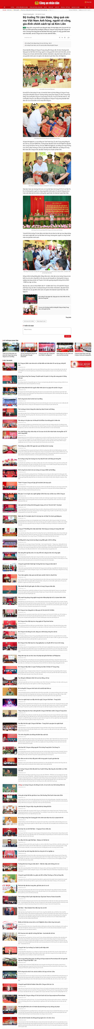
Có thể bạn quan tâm (10, 340)
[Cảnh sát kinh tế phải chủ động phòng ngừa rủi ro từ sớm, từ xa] (10, 1021)
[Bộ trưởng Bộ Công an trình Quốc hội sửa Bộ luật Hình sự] (10, 692)
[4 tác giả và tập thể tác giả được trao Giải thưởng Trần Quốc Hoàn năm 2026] (10, 799)
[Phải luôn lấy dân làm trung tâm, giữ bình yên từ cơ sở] (10, 889)
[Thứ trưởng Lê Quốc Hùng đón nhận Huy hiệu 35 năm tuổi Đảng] (10, 412)
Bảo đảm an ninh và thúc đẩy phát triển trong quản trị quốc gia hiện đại (38, 758)
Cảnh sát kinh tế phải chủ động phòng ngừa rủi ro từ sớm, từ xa (36, 1018)
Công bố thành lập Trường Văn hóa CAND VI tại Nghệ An (47, 354)
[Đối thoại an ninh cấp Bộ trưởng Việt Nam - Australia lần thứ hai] (10, 936)
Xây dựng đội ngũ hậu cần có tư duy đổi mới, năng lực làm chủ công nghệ (39, 553)
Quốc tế (57, 7)
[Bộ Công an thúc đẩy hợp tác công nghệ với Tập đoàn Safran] (10, 625)
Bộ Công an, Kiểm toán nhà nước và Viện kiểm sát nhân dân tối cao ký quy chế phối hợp (42, 364)
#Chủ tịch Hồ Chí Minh (29, 321)
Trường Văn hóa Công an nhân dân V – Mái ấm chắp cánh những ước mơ (38, 864)
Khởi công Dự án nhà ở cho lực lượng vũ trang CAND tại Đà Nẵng (36, 470)
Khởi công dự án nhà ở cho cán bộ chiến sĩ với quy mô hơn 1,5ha (36, 971)
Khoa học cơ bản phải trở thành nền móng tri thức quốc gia (27, 10)
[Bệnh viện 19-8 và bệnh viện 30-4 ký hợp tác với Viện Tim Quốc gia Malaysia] (10, 519)
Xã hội (45, 7)
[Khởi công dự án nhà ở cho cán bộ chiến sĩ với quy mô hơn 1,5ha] (10, 975)
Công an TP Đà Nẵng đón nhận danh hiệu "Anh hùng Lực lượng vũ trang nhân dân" (41, 529)
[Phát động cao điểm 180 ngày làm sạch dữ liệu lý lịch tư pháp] (10, 449)
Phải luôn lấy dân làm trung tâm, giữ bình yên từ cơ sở (33, 885)
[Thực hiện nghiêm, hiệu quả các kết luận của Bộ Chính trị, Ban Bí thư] (10, 578)
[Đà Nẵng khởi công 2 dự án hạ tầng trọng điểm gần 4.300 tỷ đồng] (10, 543)
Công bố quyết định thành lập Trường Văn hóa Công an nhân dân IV (37, 564)
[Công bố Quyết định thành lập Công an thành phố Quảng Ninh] (83, 347)
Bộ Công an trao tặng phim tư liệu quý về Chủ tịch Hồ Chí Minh (36, 610)
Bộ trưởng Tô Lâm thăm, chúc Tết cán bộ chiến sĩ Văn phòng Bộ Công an (41, 45)
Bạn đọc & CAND (75, 7)
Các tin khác (7, 360)
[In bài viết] (64, 37)
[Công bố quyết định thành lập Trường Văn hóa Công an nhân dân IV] (10, 567)
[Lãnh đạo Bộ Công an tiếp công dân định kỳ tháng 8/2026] (10, 810)
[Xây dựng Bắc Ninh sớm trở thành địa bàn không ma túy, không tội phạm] (10, 1010)
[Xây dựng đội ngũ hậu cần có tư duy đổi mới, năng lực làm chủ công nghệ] (10, 556)
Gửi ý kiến (67, 336)
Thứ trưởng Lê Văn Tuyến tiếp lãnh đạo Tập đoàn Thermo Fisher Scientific (39, 896)
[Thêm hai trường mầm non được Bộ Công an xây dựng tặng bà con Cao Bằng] (11, 347)
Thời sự (12, 7)
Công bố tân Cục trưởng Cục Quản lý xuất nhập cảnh (33, 947)
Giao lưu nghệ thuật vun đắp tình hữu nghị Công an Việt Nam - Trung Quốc (39, 699)
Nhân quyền (9, 10)
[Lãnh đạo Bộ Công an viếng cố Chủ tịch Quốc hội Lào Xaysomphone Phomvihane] (10, 999)
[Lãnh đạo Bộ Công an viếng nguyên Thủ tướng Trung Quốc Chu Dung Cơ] (10, 751)
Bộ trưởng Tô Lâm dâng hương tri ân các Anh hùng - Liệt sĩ (38, 43)
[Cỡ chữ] (62, 37)
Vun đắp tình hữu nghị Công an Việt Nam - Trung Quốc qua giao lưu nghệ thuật (40, 723)
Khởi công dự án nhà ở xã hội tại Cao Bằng (30, 399)
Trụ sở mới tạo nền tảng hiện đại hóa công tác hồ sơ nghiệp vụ (36, 851)
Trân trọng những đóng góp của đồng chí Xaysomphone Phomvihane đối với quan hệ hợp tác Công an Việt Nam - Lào (42, 959)
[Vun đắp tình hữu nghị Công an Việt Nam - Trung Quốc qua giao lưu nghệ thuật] (10, 727)
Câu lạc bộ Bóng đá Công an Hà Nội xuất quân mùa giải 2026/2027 (29, 355)
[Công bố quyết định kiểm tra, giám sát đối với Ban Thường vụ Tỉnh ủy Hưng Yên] (10, 878)
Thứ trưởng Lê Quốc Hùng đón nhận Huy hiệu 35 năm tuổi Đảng (36, 409)
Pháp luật (50, 7)
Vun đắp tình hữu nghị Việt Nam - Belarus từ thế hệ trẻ (33, 840)
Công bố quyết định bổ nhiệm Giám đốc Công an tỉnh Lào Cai (36, 984)
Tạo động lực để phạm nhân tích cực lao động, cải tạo (33, 678)
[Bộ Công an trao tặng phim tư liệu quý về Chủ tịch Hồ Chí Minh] (10, 613)
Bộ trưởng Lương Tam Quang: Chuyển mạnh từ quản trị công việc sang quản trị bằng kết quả (42, 377)
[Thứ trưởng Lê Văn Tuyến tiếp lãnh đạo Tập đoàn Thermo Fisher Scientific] (10, 900)
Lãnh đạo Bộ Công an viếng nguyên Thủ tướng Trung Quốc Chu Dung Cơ (39, 747)
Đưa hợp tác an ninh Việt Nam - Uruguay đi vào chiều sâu (34, 829)
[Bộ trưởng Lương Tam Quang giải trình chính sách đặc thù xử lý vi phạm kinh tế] (10, 821)
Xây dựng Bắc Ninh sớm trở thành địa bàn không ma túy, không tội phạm (39, 1006)
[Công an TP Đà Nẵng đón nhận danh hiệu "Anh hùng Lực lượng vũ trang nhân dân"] (10, 532)
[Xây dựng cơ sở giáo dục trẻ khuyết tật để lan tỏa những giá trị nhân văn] (10, 424)
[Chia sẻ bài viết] (59, 37)
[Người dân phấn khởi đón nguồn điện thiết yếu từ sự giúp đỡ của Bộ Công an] (10, 391)
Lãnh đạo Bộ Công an (40, 14)
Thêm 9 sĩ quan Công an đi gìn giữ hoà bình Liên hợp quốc (34, 482)
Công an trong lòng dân (36, 7)
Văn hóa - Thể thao (65, 7)
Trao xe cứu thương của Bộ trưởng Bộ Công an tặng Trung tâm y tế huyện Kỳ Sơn (53, 308)
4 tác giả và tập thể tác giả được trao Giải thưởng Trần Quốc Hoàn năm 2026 (40, 795)
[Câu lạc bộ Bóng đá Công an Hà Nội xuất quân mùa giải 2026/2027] (29, 347)
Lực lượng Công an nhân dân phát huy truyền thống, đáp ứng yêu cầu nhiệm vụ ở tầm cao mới (42, 769)
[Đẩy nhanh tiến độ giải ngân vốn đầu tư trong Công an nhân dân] (10, 589)
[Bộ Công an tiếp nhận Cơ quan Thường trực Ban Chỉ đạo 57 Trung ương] (10, 670)
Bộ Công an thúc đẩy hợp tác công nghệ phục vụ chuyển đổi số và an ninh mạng (41, 643)
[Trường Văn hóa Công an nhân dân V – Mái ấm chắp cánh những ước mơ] (10, 867)
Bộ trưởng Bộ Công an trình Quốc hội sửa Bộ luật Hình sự (34, 688)
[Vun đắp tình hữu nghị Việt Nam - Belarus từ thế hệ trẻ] (10, 843)
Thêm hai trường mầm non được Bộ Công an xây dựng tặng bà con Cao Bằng (10, 355)
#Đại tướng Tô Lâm (41, 321)
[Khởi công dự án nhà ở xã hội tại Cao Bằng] (10, 402)
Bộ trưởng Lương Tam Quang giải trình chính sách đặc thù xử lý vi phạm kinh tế (40, 817)
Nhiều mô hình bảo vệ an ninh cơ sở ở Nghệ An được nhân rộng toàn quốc (39, 922)
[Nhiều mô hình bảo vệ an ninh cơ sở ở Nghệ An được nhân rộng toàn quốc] (10, 925)
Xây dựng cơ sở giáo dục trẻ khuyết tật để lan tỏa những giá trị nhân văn (39, 420)
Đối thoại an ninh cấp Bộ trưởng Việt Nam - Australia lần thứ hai (36, 933)
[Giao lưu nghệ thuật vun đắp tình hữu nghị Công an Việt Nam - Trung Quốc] (10, 703)
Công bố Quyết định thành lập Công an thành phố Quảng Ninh (83, 354)
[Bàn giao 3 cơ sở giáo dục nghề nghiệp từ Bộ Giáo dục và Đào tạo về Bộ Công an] (10, 497)
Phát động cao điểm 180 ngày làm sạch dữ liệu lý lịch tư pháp (35, 446)
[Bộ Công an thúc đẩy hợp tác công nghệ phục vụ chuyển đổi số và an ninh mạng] (10, 646)
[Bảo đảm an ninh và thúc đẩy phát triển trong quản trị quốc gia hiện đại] (10, 762)
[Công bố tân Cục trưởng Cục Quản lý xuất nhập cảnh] (10, 951)
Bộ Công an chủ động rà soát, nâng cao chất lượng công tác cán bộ (37, 632)
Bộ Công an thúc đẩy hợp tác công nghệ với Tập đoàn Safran (35, 621)
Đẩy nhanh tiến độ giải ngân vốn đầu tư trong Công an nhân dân (36, 586)
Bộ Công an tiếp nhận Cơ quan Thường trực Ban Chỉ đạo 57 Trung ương (38, 667)
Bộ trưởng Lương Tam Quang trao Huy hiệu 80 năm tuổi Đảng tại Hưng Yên (39, 459)
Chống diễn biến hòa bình (22, 7)
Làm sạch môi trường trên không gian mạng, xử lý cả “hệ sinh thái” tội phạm (40, 505)
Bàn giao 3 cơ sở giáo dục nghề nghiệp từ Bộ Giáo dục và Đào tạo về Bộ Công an (41, 494)
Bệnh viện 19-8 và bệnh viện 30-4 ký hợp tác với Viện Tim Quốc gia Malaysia (40, 516)
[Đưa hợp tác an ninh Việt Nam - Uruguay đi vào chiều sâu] (10, 832)
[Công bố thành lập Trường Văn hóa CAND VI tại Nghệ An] (47, 347)
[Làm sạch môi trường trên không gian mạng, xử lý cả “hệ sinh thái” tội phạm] (10, 508)
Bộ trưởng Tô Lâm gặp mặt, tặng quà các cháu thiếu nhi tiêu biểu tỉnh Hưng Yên (54, 297)
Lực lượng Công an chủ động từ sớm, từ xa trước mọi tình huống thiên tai (43, 785)
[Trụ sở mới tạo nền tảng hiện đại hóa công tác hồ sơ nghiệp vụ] (10, 854)
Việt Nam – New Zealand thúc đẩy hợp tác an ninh (32, 908)
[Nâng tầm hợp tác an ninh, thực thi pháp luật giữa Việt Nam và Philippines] (10, 659)
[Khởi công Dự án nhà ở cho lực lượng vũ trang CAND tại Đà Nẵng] (10, 473)
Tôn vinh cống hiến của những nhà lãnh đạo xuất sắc (33, 734)
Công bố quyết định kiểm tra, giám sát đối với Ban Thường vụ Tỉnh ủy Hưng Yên (41, 875)
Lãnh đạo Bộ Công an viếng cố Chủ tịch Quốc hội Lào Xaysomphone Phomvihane (41, 995)
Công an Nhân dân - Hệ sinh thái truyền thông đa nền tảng (47, 3)
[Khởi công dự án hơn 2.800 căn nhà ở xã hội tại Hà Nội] (65, 347)
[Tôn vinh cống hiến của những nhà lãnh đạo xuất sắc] (10, 738)
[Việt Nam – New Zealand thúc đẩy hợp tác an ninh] (10, 911)
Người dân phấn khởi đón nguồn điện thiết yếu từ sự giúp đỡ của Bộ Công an (40, 387)
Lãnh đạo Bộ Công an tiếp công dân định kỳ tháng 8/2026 (34, 806)
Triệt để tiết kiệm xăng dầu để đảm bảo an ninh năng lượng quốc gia (58, 10)
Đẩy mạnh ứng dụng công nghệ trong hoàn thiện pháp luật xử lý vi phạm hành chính (42, 597)
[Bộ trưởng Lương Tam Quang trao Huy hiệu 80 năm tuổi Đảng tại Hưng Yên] (10, 462)
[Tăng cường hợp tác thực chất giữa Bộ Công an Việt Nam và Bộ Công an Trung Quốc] (10, 714)
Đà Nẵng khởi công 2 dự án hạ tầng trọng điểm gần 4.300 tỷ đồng (37, 540)
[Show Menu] (4, 7)
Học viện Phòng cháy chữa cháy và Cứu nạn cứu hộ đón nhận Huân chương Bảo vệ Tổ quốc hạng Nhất (42, 432)
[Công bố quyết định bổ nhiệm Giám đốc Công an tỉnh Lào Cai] (10, 988)
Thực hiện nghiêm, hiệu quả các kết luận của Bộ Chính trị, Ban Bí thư (37, 575)
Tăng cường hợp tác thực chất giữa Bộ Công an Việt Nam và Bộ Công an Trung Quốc (42, 711)
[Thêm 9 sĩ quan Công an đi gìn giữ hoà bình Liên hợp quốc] (10, 486)
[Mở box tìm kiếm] (85, 7)
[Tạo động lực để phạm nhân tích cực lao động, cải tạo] (10, 681)
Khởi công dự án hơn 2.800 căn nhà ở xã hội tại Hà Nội (65, 354)
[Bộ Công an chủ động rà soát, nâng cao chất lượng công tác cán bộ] (10, 635)
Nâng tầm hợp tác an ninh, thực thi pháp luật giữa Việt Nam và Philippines (39, 655)
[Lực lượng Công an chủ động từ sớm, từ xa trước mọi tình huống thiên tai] (10, 788)
